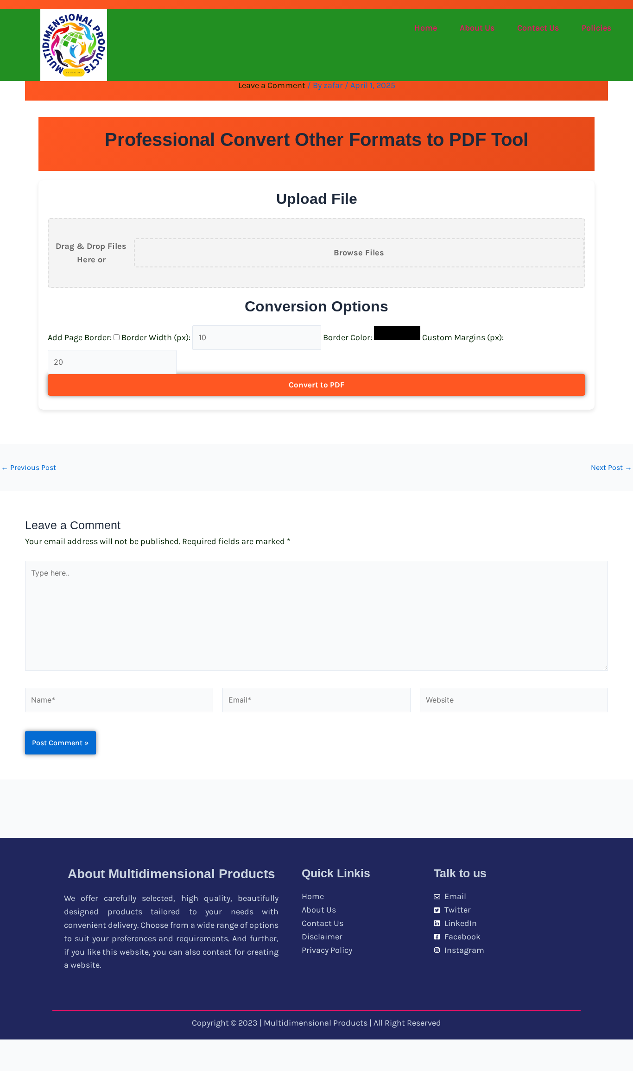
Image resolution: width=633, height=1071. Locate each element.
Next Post (611, 467)
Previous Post (28, 467)
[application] (615, 28)
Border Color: (348, 337)
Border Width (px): (156, 337)
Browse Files (359, 252)
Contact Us (538, 28)
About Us (477, 28)
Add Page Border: (81, 337)
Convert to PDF (316, 384)
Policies (596, 28)
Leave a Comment (271, 85)
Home (425, 28)
